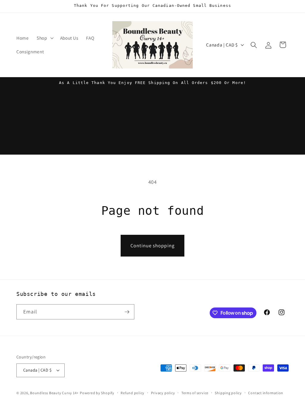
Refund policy (132, 393)
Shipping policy (228, 393)
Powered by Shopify (97, 393)
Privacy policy (163, 393)
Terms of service (194, 393)
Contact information (265, 393)
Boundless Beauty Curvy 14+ (54, 393)
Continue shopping (152, 245)
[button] (44, 38)
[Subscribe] (127, 312)
